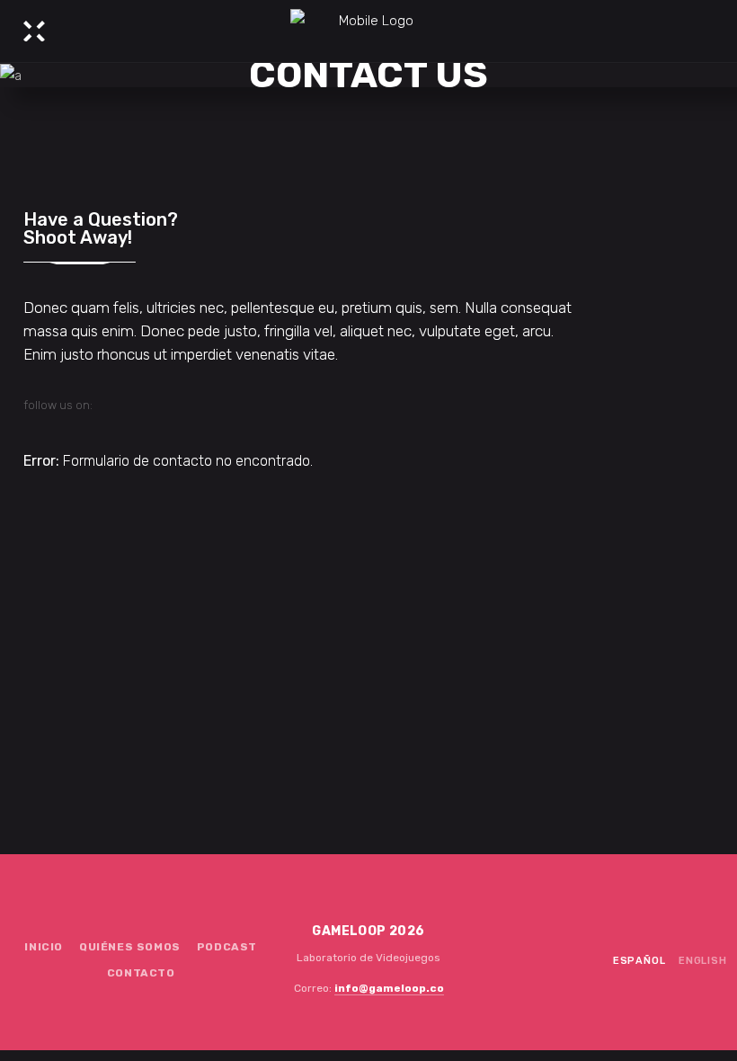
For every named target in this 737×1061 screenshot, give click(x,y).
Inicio (43, 947)
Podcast (227, 947)
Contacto (141, 973)
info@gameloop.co (389, 988)
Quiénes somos (130, 947)
